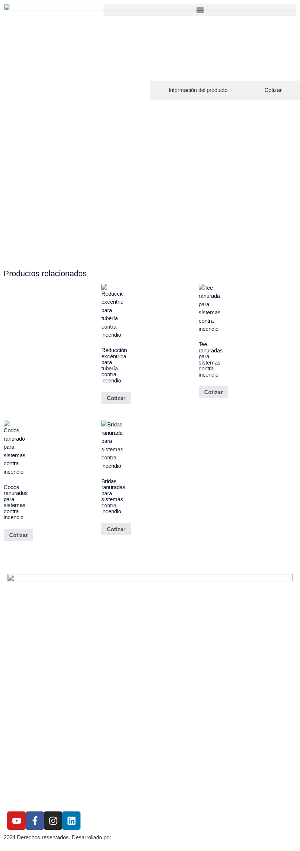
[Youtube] (16, 820)
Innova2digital (131, 837)
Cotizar (116, 398)
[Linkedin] (71, 820)
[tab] (198, 90)
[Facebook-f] (35, 820)
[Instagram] (53, 820)
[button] (200, 10)
